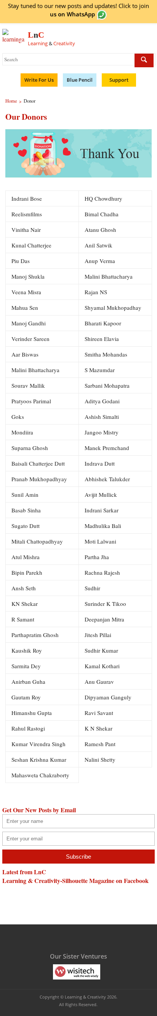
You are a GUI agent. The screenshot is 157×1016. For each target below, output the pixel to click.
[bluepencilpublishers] (104, 971)
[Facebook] (40, 937)
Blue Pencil (80, 79)
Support (118, 79)
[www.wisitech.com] (76, 971)
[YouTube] (70, 937)
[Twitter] (55, 937)
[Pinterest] (85, 937)
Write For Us (39, 79)
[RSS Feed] (100, 937)
